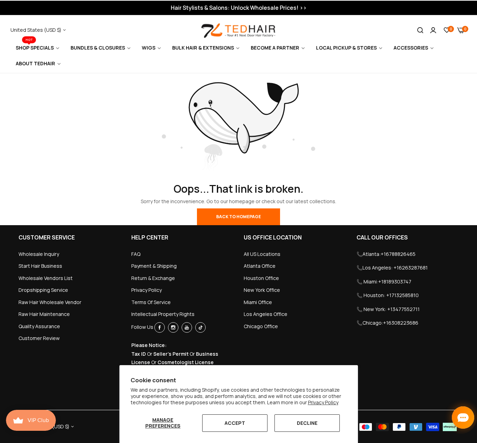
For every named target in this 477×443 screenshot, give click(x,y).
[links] (160, 327)
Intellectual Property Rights (163, 314)
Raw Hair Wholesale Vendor (50, 302)
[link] (37, 48)
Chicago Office (261, 326)
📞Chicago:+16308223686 (387, 322)
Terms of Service (151, 302)
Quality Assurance (39, 326)
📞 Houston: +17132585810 (388, 295)
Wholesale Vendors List (46, 278)
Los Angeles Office (265, 314)
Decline (307, 423)
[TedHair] (238, 30)
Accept (235, 423)
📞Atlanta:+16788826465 (386, 254)
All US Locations (262, 254)
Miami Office (258, 302)
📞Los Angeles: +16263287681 (392, 267)
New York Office (262, 290)
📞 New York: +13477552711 (388, 309)
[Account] (433, 30)
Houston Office (261, 278)
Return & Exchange (153, 278)
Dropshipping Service (43, 290)
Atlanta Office (260, 266)
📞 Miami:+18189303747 (384, 281)
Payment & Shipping (154, 266)
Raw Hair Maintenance (44, 314)
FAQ (135, 254)
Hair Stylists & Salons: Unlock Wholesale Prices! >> (239, 8)
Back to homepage (238, 217)
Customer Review (39, 338)
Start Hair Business (40, 266)
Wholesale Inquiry (39, 254)
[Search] (420, 30)
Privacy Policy (323, 402)
